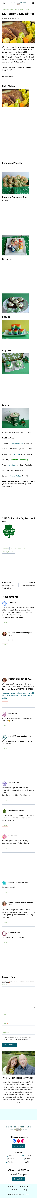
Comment (6, 985)
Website (6, 1032)
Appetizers (7, 76)
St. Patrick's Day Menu (18, 548)
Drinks (5, 405)
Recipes (9, 9)
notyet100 (12, 932)
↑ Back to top (13, 1186)
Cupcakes (7, 350)
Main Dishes (8, 86)
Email (5, 1024)
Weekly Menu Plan (8, 552)
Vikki (10, 602)
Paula (10, 835)
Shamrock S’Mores (28, 584)
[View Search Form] (3, 3)
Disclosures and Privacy (18, 1190)
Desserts (6, 259)
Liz (5, 18)
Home (4, 9)
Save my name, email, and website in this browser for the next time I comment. (17, 1038)
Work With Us (24, 1186)
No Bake (11, 1162)
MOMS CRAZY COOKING (18, 679)
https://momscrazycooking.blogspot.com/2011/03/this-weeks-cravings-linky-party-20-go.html (18, 695)
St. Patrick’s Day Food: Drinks (8, 585)
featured (6, 548)
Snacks (6, 317)
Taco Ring (16, 454)
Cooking (16, 9)
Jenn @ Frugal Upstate (17, 736)
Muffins (27, 1162)
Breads (11, 1155)
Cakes (27, 1159)
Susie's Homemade (16, 882)
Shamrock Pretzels (12, 163)
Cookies (11, 1159)
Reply (5, 622)
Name (6, 1015)
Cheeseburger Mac (17, 443)
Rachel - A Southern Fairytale (20, 633)
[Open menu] (33, 3)
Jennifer (11, 783)
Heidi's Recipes (14, 810)
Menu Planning (24, 9)
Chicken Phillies (15, 476)
